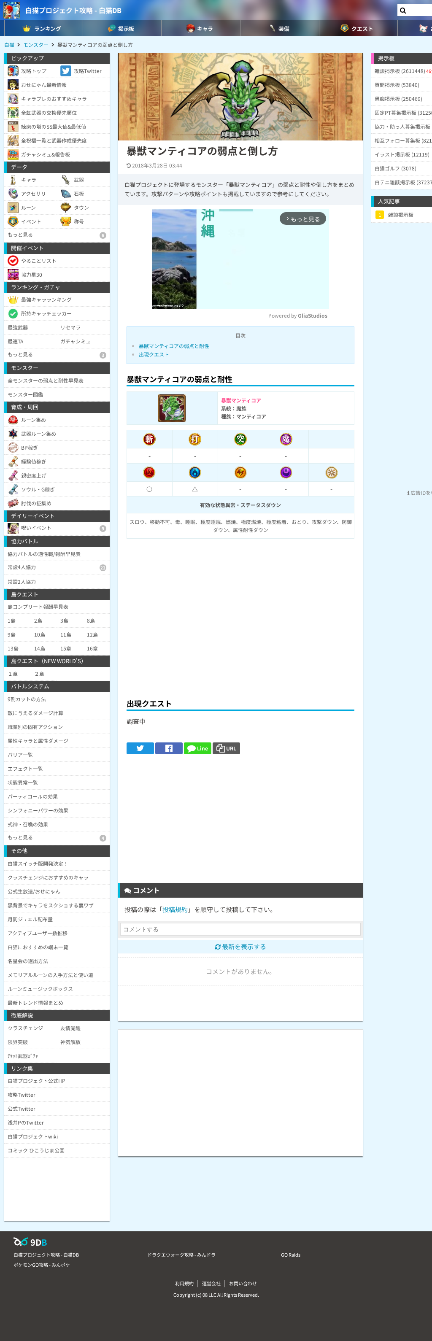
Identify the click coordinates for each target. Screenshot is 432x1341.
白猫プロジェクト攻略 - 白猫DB (73, 10)
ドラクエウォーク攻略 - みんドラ (181, 1254)
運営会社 (211, 1283)
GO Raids (290, 1254)
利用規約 (184, 1283)
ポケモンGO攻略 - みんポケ (42, 1264)
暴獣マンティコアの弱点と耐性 (174, 345)
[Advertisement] (240, 629)
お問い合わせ (243, 1283)
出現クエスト (154, 354)
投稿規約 (175, 909)
